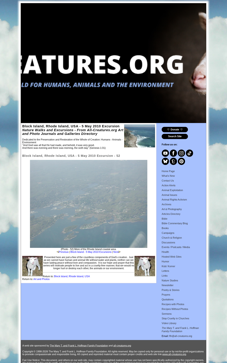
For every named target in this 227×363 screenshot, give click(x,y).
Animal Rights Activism (174, 199)
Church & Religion (172, 237)
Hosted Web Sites (171, 256)
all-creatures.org (122, 345)
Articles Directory (171, 214)
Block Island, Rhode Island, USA (72, 276)
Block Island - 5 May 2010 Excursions (90, 252)
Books (165, 228)
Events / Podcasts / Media (176, 247)
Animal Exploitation (172, 190)
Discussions (168, 242)
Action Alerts (168, 185)
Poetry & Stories (170, 290)
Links (165, 275)
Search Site (175, 136)
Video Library (169, 323)
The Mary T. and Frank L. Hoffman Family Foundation (79, 345)
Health (165, 252)
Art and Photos (41, 279)
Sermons (167, 314)
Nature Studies (170, 280)
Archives (166, 204)
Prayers (166, 294)
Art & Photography (172, 209)
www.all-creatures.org (174, 354)
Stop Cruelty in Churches (175, 318)
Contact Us (168, 180)
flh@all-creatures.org (180, 336)
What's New (168, 176)
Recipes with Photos (173, 304)
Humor (165, 261)
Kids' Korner (168, 266)
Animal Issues (169, 195)
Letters (165, 271)
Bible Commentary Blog (175, 223)
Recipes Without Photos (175, 309)
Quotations (168, 299)
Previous (64, 252)
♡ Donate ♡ (175, 129)
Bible (164, 218)
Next (115, 252)
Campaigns (168, 233)
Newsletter (167, 285)
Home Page (168, 171)
